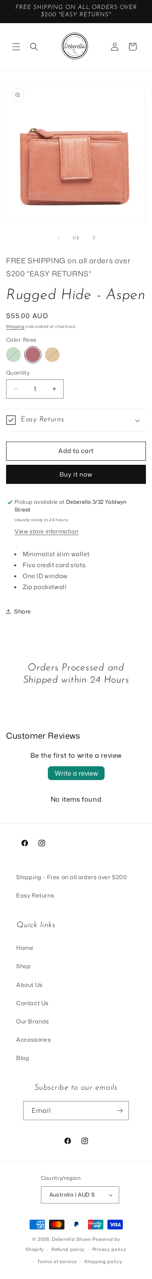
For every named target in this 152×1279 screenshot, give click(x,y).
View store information (46, 531)
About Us (29, 985)
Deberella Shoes (72, 1239)
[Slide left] (58, 238)
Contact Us (32, 1003)
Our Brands (32, 1021)
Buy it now (76, 474)
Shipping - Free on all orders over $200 (71, 877)
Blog (22, 1058)
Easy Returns (35, 895)
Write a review (76, 773)
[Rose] (33, 354)
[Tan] (52, 354)
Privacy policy (109, 1249)
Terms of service (57, 1261)
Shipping (15, 326)
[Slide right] (94, 238)
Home (24, 948)
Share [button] (22, 611)
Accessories (33, 1039)
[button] (16, 47)
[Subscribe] (119, 1110)
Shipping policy (103, 1261)
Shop (23, 966)
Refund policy (68, 1249)
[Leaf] (13, 354)
